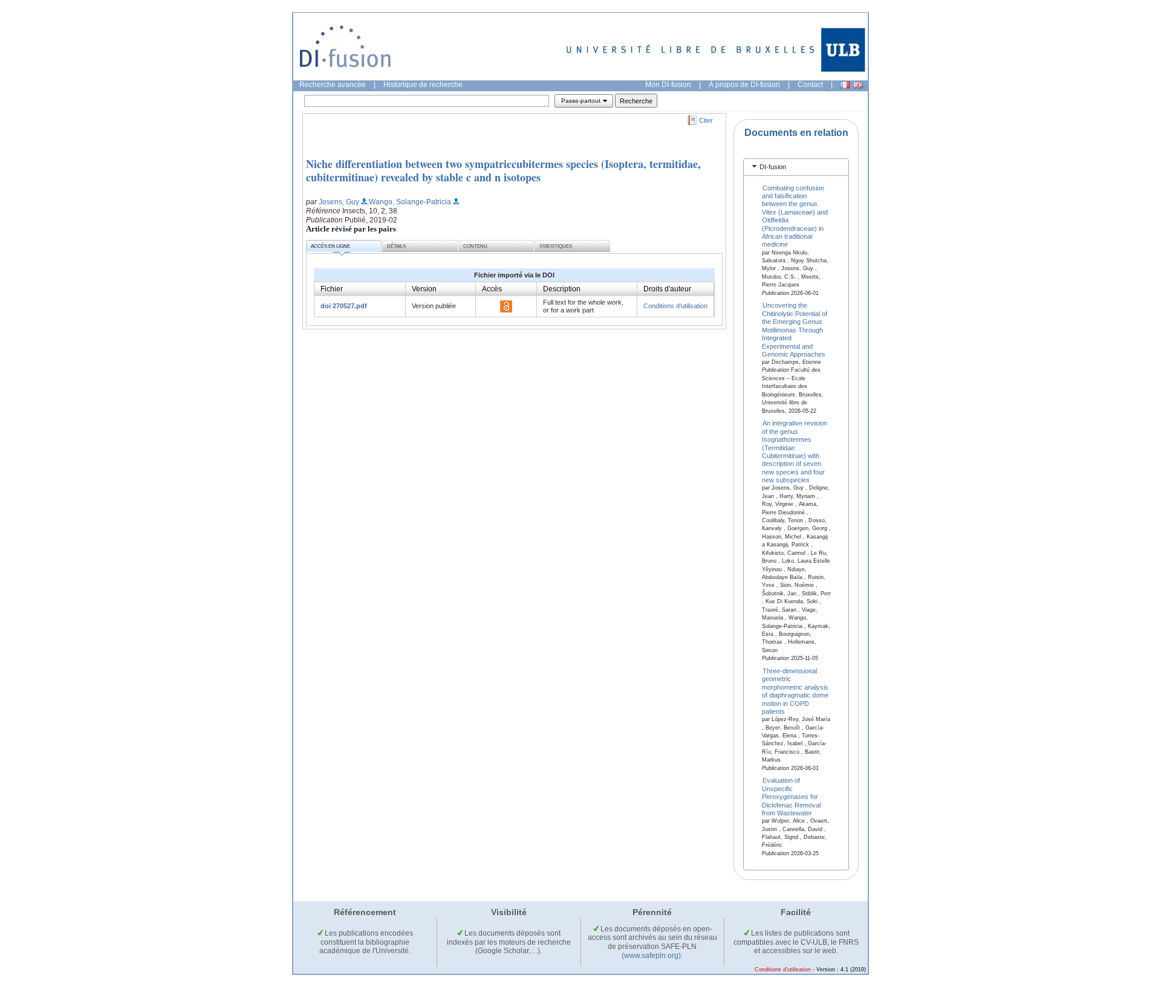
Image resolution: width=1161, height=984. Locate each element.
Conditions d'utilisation (675, 305)
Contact (810, 84)
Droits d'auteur (667, 289)
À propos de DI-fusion (744, 84)
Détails (396, 246)
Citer (706, 120)
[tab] (796, 167)
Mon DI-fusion (668, 84)
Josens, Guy (339, 202)
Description (561, 289)
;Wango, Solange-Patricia (409, 202)
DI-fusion (772, 166)
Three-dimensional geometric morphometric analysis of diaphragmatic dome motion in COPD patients (795, 691)
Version (424, 289)
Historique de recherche (423, 84)
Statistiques (555, 246)
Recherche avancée (332, 84)
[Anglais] (858, 84)
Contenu (475, 246)
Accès (492, 289)
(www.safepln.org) (651, 955)
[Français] (845, 84)
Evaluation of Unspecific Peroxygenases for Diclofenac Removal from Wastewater (791, 797)
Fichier (331, 289)
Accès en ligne (330, 246)
